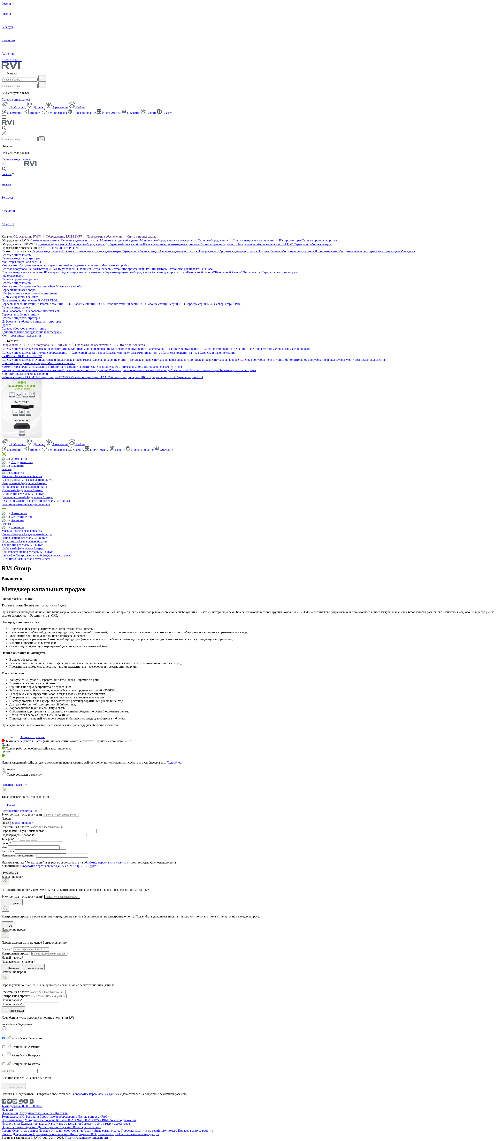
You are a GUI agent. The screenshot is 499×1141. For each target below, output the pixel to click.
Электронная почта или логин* (22, 896)
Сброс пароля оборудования (59, 1116)
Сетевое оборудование (213, 240)
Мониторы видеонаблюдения (120, 240)
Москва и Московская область (22, 476)
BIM (105, 1120)
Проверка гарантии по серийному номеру (149, 1130)
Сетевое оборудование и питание (292, 251)
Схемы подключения (122, 1120)
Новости (35, 112)
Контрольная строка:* (16, 953)
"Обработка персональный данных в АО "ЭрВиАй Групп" (58, 866)
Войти (80, 107)
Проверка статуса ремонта (195, 1130)
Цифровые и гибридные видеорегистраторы (229, 251)
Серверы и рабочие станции (313, 244)
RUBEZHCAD (66, 1120)
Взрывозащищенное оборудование (128, 272)
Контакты (17, 472)
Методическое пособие (40, 1120)
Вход (6, 822)
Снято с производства (142, 236)
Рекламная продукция (144, 1134)
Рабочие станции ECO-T (57, 304)
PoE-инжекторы (157, 268)
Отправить (14, 903)
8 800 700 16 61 (12, 60)
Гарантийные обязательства (102, 1130)
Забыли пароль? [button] (22, 822)
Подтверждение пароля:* (18, 961)
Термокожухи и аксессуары (280, 272)
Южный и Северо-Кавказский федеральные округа (36, 500)
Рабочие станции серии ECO (127, 304)
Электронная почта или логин (22, 814)
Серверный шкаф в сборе (126, 244)
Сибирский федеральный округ (23, 493)
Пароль (6, 818)
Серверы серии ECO (200, 304)
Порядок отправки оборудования (61, 1130)
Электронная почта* (15, 826)
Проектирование (84, 112)
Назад (10, 737)
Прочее (264, 251)
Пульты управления (65, 268)
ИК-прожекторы (290, 240)
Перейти (12, 805)
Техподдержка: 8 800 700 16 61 (22, 1106)
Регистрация (10, 872)
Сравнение (60, 107)
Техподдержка (57, 112)
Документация (23, 1134)
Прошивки (102, 1134)
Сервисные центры (25, 1130)
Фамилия (8, 851)
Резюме (7, 469)
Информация (30, 1116)
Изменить (13, 968)
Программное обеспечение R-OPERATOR (265, 244)
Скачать (167, 112)
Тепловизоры (252, 272)
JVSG (98, 1120)
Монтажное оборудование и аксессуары (167, 240)
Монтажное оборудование (87, 244)
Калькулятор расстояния (64, 1123)
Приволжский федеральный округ (24, 486)
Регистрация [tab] (28, 810)
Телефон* (8, 839)
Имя (4, 847)
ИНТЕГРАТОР (69, 247)
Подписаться (16, 1087)
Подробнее (173, 762)
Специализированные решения (254, 240)
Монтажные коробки (115, 265)
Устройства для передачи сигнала (190, 268)
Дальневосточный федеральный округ (27, 497)
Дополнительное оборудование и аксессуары (345, 251)
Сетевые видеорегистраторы (80, 240)
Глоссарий (94, 1127)
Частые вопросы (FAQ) (93, 1116)
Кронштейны (46, 286)
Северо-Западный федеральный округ (27, 479)
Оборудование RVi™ (27, 236)
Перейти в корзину (14, 784)
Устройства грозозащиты (129, 268)
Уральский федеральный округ (22, 490)
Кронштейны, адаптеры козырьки (78, 265)
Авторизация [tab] (10, 810)
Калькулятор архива (34, 1123)
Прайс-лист (17, 107)
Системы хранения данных (218, 244)
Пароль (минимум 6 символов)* (23, 831)
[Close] (5, 882)
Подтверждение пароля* (18, 835)
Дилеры (39, 107)
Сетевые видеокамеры (16, 99)
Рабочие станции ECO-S (90, 304)
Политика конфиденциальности (86, 1137)
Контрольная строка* (16, 996)
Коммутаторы (41, 268)
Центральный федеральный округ (24, 483)
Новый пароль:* (12, 957)
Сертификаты (119, 1134)
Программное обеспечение (105, 236)
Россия (7, 3)
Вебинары (80, 1127)
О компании (15, 112)
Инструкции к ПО (82, 1134)
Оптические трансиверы (95, 268)
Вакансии (17, 465)
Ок (10, 925)
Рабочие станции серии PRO (166, 304)
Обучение (133, 112)
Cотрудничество (22, 462)
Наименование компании (18, 855)
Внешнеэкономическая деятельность (26, 504)
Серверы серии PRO (227, 304)
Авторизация (35, 968)
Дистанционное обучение (55, 1127)
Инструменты (111, 112)
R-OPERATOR (48, 247)
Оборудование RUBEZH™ (64, 236)
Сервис (151, 112)
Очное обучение (26, 1127)
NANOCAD (85, 1120)
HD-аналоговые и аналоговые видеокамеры (92, 251)
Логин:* (7, 949)
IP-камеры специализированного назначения (74, 272)
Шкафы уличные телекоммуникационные (171, 244)
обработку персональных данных (106, 862)
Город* (6, 843)
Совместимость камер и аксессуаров (105, 1123)
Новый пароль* (12, 1000)
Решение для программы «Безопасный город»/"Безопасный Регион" (197, 272)
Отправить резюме (32, 737)
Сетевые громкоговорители (320, 240)
